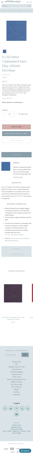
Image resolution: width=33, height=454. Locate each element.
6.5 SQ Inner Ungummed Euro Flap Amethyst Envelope (13, 318)
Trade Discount (16, 369)
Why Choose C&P (16, 384)
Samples (16, 389)
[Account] (28, 2)
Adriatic (4, 77)
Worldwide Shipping (16, 372)
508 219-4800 (16, 433)
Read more (7, 98)
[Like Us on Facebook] (5, 408)
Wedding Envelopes (25, 10)
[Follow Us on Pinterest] (16, 408)
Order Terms (16, 377)
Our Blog (16, 392)
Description (16, 154)
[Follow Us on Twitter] (11, 408)
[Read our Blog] (28, 408)
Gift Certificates (16, 387)
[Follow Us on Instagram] (22, 408)
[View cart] (31, 2)
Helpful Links (16, 362)
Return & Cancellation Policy (16, 379)
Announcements (16, 374)
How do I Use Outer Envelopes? (14, 234)
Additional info (16, 254)
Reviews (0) (16, 249)
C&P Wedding (11, 10)
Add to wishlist (16, 140)
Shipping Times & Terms (17, 367)
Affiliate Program (16, 382)
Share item (24, 114)
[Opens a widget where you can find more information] (25, 451)
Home (3, 10)
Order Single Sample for (16, 133)
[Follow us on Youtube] (16, 414)
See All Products (18, 177)
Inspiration (16, 394)
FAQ (16, 364)
